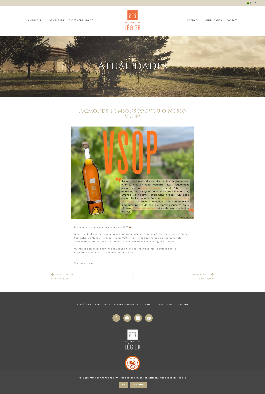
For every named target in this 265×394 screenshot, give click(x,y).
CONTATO (182, 304)
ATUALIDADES (164, 304)
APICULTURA (102, 304)
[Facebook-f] (116, 318)
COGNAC (147, 304)
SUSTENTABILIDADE (126, 304)
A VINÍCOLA (84, 304)
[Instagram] (127, 318)
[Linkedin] (138, 318)
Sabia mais (138, 385)
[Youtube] (149, 318)
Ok (123, 385)
